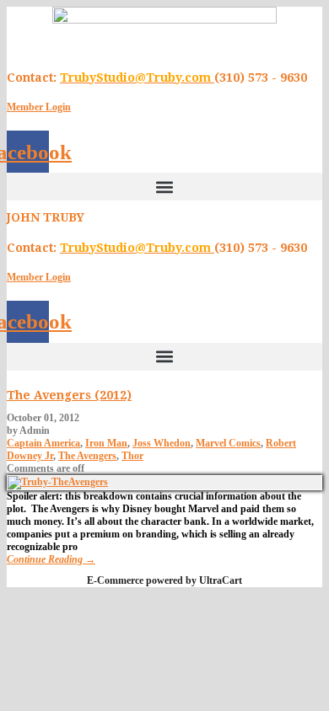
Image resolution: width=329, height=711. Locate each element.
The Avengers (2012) (69, 395)
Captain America (43, 443)
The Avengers (87, 456)
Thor (132, 456)
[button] (164, 186)
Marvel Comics (228, 443)
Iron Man (106, 443)
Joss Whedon (161, 443)
